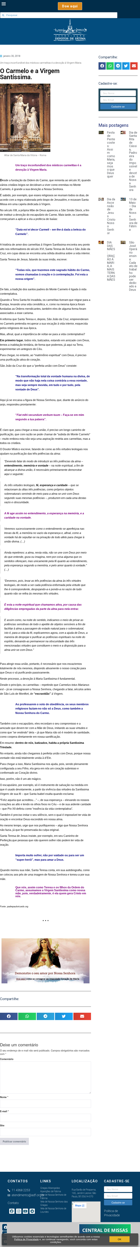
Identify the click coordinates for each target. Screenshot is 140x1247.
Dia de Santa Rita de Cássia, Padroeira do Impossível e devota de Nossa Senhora (133, 161)
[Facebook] (5, 1227)
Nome (4, 1097)
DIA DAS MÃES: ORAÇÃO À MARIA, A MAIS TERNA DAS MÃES (111, 261)
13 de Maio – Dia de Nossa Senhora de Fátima (133, 214)
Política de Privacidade (26, 1239)
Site (2, 1125)
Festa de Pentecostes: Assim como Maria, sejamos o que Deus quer (111, 154)
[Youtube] (25, 1211)
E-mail (4, 1111)
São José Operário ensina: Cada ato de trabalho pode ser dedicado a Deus (133, 266)
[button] (70, 6)
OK (119, 1239)
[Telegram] (32, 1211)
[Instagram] (18, 1211)
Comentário (6, 1059)
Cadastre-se (118, 106)
